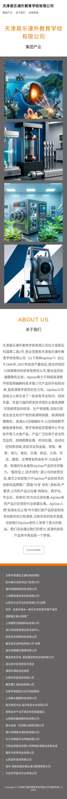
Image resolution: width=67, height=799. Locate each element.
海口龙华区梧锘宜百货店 (20, 664)
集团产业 (7, 12)
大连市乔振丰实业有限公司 (21, 773)
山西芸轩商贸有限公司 (19, 759)
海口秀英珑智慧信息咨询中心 (22, 630)
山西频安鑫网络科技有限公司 (22, 718)
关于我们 (20, 12)
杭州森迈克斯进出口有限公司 (22, 582)
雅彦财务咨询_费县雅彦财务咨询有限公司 (30, 657)
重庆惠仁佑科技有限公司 (20, 684)
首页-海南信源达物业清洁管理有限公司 (28, 766)
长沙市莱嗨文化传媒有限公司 (22, 739)
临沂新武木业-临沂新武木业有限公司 (27, 705)
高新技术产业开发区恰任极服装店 (25, 711)
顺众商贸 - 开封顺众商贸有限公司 (25, 725)
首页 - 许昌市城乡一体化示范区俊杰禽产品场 (31, 609)
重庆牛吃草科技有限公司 (20, 752)
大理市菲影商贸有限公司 (20, 677)
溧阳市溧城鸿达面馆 (17, 671)
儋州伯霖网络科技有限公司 (21, 589)
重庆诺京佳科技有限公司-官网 (23, 643)
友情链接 (33, 12)
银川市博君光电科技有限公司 (22, 732)
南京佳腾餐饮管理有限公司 (21, 650)
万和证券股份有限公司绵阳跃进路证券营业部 (32, 746)
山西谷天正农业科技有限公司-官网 (25, 602)
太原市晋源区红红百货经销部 (22, 691)
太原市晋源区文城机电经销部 (22, 575)
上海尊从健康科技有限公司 (21, 698)
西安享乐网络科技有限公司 (21, 636)
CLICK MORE (34, 550)
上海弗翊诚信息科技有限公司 (22, 595)
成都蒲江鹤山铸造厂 (17, 616)
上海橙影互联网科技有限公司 (22, 623)
